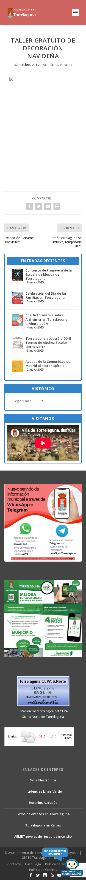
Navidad (66, 64)
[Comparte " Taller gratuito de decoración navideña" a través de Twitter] (38, 206)
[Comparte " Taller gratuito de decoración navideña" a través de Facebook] (29, 206)
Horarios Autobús (43, 802)
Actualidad (50, 64)
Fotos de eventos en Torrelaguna (43, 814)
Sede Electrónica (43, 780)
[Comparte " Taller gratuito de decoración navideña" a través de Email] (47, 206)
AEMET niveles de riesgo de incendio (43, 836)
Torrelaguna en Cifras (43, 825)
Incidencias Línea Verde (43, 791)
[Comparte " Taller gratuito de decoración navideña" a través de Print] (56, 206)
